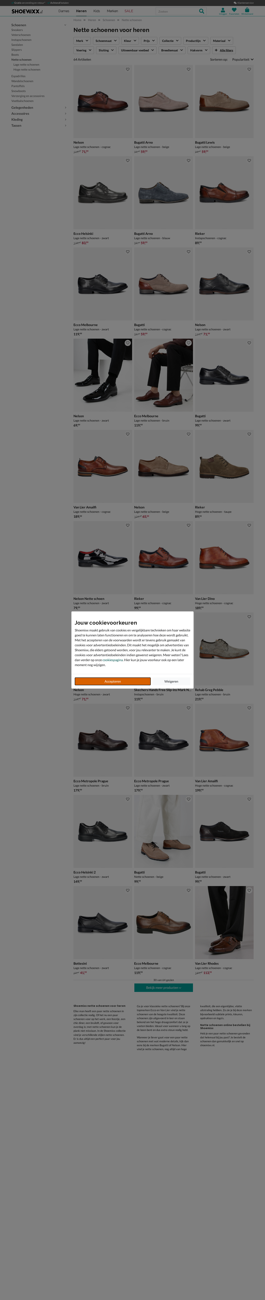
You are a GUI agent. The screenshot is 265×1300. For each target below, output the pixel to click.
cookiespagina (112, 660)
